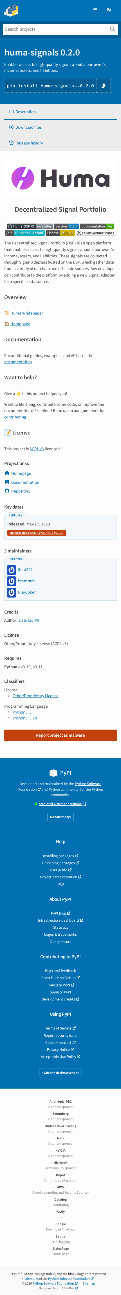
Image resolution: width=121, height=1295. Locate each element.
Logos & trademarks (60, 934)
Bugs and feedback (60, 970)
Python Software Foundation (69, 1278)
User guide (58, 870)
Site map (89, 1283)
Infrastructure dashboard (58, 920)
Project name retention (58, 877)
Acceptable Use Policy (58, 1056)
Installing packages (58, 856)
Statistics (60, 927)
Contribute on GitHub (58, 977)
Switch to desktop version (60, 1073)
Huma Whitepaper (26, 313)
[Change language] (109, 10)
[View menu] (95, 10)
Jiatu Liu (25, 620)
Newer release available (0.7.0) (37, 533)
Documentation (25, 482)
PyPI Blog (58, 913)
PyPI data (15, 515)
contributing (15, 417)
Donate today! (60, 817)
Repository (20, 491)
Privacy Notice (58, 1049)
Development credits (58, 999)
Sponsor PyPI (60, 992)
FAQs (60, 884)
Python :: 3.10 (25, 718)
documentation (18, 362)
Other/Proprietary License (36, 696)
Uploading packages (58, 863)
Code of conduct (58, 1042)
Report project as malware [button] (60, 735)
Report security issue (60, 1035)
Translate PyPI (58, 985)
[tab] (60, 112)
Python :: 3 (22, 712)
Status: (60, 804)
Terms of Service (58, 1028)
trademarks (30, 1278)
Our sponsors (60, 941)
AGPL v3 (37, 449)
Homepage (20, 324)
